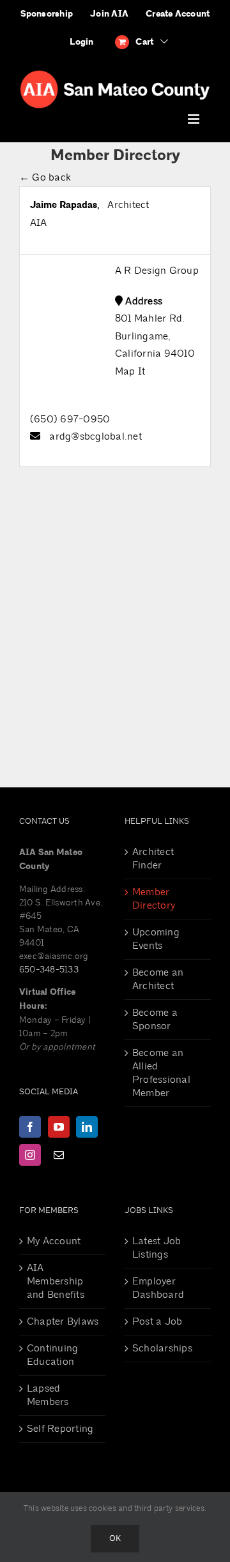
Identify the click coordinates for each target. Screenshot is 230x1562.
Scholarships (162, 1348)
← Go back (45, 177)
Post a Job (157, 1321)
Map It (130, 371)
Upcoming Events (156, 939)
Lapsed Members (48, 1395)
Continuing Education (52, 1355)
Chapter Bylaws (62, 1321)
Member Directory (153, 899)
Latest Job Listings (156, 1248)
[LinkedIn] (87, 1127)
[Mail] (59, 1155)
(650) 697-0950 (70, 419)
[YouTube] (59, 1127)
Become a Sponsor (155, 1019)
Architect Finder (153, 858)
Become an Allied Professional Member (161, 1072)
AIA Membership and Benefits (55, 1281)
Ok (115, 1538)
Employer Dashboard (158, 1288)
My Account (53, 1241)
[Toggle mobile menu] (194, 119)
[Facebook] (30, 1127)
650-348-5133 (49, 969)
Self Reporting (60, 1428)
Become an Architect (157, 979)
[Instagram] (30, 1155)
